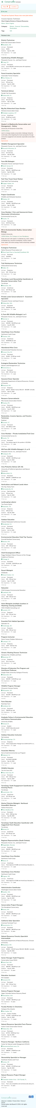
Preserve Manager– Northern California (15, 1042)
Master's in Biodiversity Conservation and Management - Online (16, 125)
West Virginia (10, 23)
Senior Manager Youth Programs (12, 958)
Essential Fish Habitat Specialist (12, 621)
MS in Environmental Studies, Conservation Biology (16, 231)
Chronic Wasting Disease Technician (14, 653)
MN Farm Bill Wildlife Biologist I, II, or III (15, 449)
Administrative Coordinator (10, 888)
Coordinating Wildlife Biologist (12, 58)
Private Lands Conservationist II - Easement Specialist (16, 298)
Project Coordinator (8, 195)
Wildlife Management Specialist (12, 144)
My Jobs (5, 11)
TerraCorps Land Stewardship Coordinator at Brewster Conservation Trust (17, 280)
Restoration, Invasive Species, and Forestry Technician (16, 417)
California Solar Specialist (10, 921)
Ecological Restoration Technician (13, 363)
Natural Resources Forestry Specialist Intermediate (14, 937)
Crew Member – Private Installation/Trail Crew (17, 434)
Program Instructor (8, 637)
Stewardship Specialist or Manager (13, 1057)
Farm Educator (6, 702)
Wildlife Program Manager (10, 686)
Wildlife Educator (7, 768)
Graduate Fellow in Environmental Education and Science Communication (17, 718)
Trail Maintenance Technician (11, 263)
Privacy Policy (16, 1101)
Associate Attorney (8, 751)
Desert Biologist (7, 570)
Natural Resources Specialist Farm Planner (16, 1024)
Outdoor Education (7, 520)
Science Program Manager (10, 991)
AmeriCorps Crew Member (10, 332)
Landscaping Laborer (8, 502)
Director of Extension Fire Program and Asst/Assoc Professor (15, 669)
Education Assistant (8, 975)
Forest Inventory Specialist (10, 73)
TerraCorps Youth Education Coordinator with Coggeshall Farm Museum (17, 824)
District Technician (8, 40)
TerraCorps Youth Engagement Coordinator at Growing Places (17, 787)
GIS (11, 31)
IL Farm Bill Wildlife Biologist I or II (13, 314)
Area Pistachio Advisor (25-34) (12, 467)
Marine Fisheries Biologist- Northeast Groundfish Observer (14, 804)
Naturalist (4, 588)
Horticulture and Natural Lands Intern (14, 484)
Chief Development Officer (10, 553)
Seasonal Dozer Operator (10, 379)
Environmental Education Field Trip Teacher (16, 537)
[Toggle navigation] (2, 2)
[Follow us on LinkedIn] (32, 1097)
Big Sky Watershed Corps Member (13, 108)
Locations (14, 7)
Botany (12, 26)
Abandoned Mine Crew (9, 348)
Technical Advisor (7, 91)
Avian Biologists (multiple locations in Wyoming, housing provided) (14, 605)
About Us (3, 1101)
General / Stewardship (22, 26)
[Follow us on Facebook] (30, 1097)
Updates (9, 1101)
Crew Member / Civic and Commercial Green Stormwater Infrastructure (16, 213)
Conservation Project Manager (12, 905)
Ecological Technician (9, 248)
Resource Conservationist (10, 398)
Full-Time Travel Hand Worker (12, 179)
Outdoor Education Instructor (11, 735)
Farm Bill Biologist (7, 161)
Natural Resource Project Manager (13, 1075)
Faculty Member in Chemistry (11, 1007)
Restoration (13, 28)
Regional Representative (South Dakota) (15, 840)
